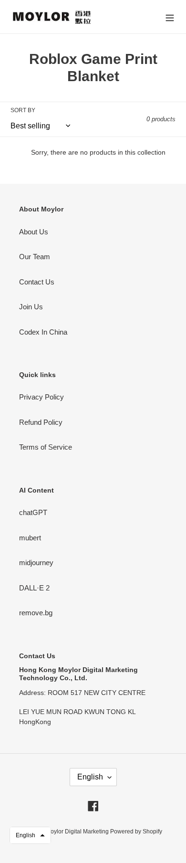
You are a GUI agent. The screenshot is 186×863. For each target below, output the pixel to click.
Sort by (22, 110)
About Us (33, 232)
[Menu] (170, 17)
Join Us (31, 307)
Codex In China (43, 332)
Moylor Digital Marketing (78, 831)
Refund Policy (40, 422)
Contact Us (36, 282)
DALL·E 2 (34, 588)
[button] (30, 835)
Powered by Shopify (136, 831)
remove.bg (35, 613)
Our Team (34, 257)
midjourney (36, 562)
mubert (30, 538)
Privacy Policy (41, 397)
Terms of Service (45, 447)
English (90, 777)
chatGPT (33, 512)
